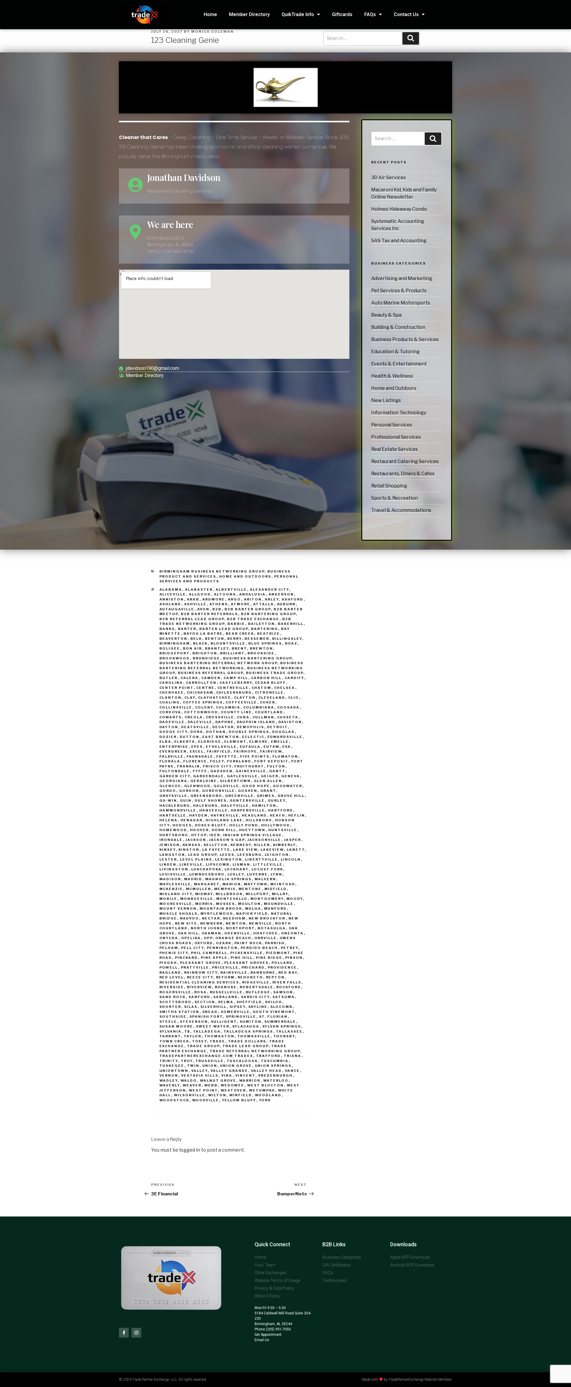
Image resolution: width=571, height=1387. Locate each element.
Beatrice (268, 633)
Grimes (266, 796)
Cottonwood (201, 712)
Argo (234, 599)
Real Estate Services (394, 449)
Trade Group (203, 1046)
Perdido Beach (259, 948)
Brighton (204, 653)
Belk (196, 639)
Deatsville (195, 727)
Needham (234, 918)
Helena (168, 820)
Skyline (258, 1007)
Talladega (207, 1031)
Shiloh (273, 1002)
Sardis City (255, 997)
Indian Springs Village (252, 835)
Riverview (199, 987)
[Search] (433, 138)
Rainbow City (201, 972)
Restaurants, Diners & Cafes (402, 473)
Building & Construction (398, 327)
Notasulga (272, 928)
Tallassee (289, 1031)
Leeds (227, 855)
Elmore (258, 741)
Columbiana (258, 707)
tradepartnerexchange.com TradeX (206, 1056)
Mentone (250, 889)
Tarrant (170, 1036)
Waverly (169, 1085)
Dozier (168, 737)
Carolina (171, 683)
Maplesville (175, 884)
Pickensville (246, 953)
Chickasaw (200, 692)
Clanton (170, 697)
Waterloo (276, 1080)
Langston (172, 855)
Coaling (169, 702)
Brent (239, 648)
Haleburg (205, 805)
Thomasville (254, 1036)
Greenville (239, 796)
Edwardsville (285, 737)
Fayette (226, 756)
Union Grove (236, 1066)
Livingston (174, 869)
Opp (208, 938)
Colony (204, 707)
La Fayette (216, 849)
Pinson (294, 958)
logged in (189, 1150)
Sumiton (251, 1021)
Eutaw (271, 747)
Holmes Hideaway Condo (399, 209)
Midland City (175, 894)
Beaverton (173, 639)
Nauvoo (189, 918)
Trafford (268, 1056)
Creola (194, 717)
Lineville (191, 864)
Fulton (276, 766)
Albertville (231, 589)
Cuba (243, 717)
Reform (225, 977)
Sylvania (170, 1031)
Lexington (228, 859)
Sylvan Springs (281, 1026)
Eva (286, 747)
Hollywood (275, 825)
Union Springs (273, 1066)
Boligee (169, 648)
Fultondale (174, 771)
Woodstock (174, 1100)
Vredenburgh (275, 1075)
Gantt (277, 771)
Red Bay (287, 972)
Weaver (192, 1085)
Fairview (271, 751)
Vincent (245, 1075)
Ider (214, 835)
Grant (268, 791)
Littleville (268, 864)
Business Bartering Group (257, 658)
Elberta (184, 741)
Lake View (245, 849)
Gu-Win (168, 800)
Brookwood (174, 658)
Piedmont (278, 953)
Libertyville (261, 859)
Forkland (239, 761)
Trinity (168, 1061)
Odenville (237, 933)
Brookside (261, 653)
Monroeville (197, 899)
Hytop (199, 835)
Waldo (189, 1080)
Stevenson (194, 1021)
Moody (294, 899)
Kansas (192, 845)
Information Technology (398, 412)
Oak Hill (188, 933)
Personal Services (391, 425)
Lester (168, 859)
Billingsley (287, 639)
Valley (199, 1071)
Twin (193, 1066)
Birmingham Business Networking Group (212, 571)
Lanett (296, 849)
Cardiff (295, 678)
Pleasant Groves (246, 963)
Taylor (193, 1036)
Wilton (217, 1095)
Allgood (200, 594)
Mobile (168, 899)
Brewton (261, 648)
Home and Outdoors (393, 388)
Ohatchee (265, 933)
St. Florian (273, 1016)
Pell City (192, 948)
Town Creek (174, 1041)
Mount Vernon (178, 908)
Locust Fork (267, 869)
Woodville (205, 1100)
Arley (272, 599)
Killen (262, 845)
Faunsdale (200, 756)
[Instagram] (136, 1333)
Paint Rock (248, 943)
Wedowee (232, 1085)
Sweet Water (213, 1026)
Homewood (173, 830)
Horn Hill (224, 830)
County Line (236, 712)
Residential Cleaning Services (199, 982)
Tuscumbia (275, 1061)
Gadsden (221, 771)
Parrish (275, 943)
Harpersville (248, 810)
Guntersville (247, 800)
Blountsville (228, 643)
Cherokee (171, 692)
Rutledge (258, 992)
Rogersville (175, 992)
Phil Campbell (209, 953)
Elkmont (235, 741)
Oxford (203, 943)
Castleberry (235, 683)
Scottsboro (175, 1002)
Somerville (235, 1012)
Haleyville (235, 805)
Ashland (170, 604)
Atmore (240, 604)
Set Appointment (268, 1335)
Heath (278, 815)
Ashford (293, 599)
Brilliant (232, 653)
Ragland (170, 972)
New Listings (386, 400)
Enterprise (174, 747)
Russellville (226, 992)
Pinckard (186, 958)
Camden (211, 678)
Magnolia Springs (228, 879)
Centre (205, 688)
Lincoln (291, 859)
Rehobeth (250, 977)
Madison (170, 879)
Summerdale (280, 1021)
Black (200, 643)
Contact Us (406, 14)
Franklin (188, 766)
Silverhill (213, 1007)
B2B (217, 609)
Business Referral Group (210, 673)
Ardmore (213, 599)
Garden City (174, 776)
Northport (240, 928)
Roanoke (226, 987)
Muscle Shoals (178, 913)
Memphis (225, 889)
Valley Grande (229, 1071)
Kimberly (284, 845)
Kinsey (167, 849)
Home (210, 14)
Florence (195, 761)
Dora (196, 732)
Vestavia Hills (200, 1075)
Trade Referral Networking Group (255, 1051)
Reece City (200, 977)
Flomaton (285, 756)
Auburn (286, 604)
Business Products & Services (405, 339)
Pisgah (168, 963)
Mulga (253, 908)
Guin (186, 800)
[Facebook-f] (124, 1333)
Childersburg (234, 692)
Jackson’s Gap (227, 840)
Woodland (268, 1095)
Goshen (248, 791)
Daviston (290, 722)
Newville (260, 923)
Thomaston (219, 1036)
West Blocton (265, 1085)
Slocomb (281, 1007)
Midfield (275, 889)
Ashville (195, 604)
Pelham (168, 948)
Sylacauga (246, 1026)
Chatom (262, 688)
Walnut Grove (218, 1080)
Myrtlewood (216, 913)
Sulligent (224, 1021)
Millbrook (229, 894)
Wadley (168, 1080)
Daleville (200, 722)
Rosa (200, 992)
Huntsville (282, 830)
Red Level (171, 977)
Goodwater (287, 786)
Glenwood (197, 786)
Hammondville (178, 810)
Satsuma (283, 997)
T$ (187, 1031)
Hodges (182, 825)
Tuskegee (171, 1066)
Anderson (281, 594)
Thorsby (284, 1036)
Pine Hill (241, 958)
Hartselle (172, 815)
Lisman (241, 864)
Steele (168, 1021)
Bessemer (256, 639)
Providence (282, 967)
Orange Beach (233, 938)
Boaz (291, 643)
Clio (293, 697)
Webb (211, 1085)
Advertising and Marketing (401, 278)
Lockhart (237, 869)
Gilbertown (235, 781)
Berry (234, 639)
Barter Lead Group (223, 629)
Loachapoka (206, 869)
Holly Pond (243, 825)
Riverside (171, 987)
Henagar (192, 820)
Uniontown (174, 1071)
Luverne (257, 874)
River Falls (287, 982)
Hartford (280, 810)
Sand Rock (172, 997)
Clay (189, 697)
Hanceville (213, 810)
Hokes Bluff (211, 825)
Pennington (222, 948)
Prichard (253, 967)
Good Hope (256, 786)
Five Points (255, 756)
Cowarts (170, 717)
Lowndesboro (207, 874)
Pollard (282, 963)
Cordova (170, 712)
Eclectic (253, 737)
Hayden (198, 815)
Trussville (209, 1061)
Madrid (193, 879)
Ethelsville (221, 747)
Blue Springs (265, 643)
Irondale (171, 840)
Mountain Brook (221, 908)
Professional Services (396, 437)
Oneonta (292, 933)
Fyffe (200, 771)
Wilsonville (190, 1095)
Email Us (262, 1340)
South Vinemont (274, 1012)
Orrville (265, 938)
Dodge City (173, 732)
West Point (203, 1090)
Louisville (172, 874)
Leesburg (249, 855)
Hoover (199, 830)
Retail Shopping (389, 486)
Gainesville (251, 771)
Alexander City (269, 589)
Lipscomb (218, 864)
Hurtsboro (174, 835)
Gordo (167, 791)
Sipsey (238, 1007)
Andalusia (252, 594)
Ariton (253, 599)
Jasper (292, 840)
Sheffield (249, 1002)
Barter (187, 629)
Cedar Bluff (270, 683)
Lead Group (202, 855)
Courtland (269, 712)
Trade (217, 1041)
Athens (218, 604)
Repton (275, 977)
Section (204, 1002)
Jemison (169, 845)
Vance (292, 1071)
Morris (204, 904)
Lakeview (272, 849)
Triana (293, 1056)
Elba (165, 741)
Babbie (236, 624)
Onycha (168, 938)
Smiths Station (179, 1012)
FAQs (370, 14)
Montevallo (232, 899)
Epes (197, 747)
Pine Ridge (269, 958)
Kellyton (216, 845)
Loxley (236, 874)
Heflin (296, 815)
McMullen (198, 889)
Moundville (279, 904)
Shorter (170, 1007)
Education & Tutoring (395, 351)
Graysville (173, 796)
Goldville (226, 786)
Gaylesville (242, 776)
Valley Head (266, 1071)
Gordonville (218, 791)
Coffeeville (241, 702)
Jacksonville (264, 840)
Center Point (176, 688)
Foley (217, 761)
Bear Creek (240, 633)
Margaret (207, 884)
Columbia (228, 707)
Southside (173, 1016)
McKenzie (171, 889)
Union (209, 1066)
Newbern (211, 923)
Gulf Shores (210, 800)
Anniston (171, 599)
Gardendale (208, 776)
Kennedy (240, 845)
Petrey (289, 948)
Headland (254, 815)
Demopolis (250, 727)
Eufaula (250, 747)
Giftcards (342, 14)
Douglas (283, 732)
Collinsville (175, 707)
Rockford (288, 987)
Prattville (195, 967)
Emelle (280, 741)
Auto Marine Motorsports (400, 303)
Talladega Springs (248, 1031)
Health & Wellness (392, 376)
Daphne (224, 722)
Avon (203, 609)
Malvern (265, 879)
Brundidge (206, 658)
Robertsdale (257, 987)
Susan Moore (176, 1026)
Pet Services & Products (398, 290)
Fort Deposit (271, 761)
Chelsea (284, 688)
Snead (210, 1012)
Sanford (200, 997)
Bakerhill (291, 624)
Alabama (170, 589)
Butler (168, 678)
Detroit (277, 727)
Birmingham (174, 643)
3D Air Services (388, 177)
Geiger (270, 776)
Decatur (223, 727)
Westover (233, 1090)
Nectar (211, 918)
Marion (231, 884)
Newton (236, 923)
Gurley (277, 800)
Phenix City (173, 953)
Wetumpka (262, 1090)
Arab (193, 599)
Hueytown (252, 830)
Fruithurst (249, 766)
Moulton (249, 904)
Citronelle (269, 692)
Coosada (288, 707)
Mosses (225, 904)
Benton (215, 639)
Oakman (212, 933)
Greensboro (206, 796)
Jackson (196, 840)
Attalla (263, 604)
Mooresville (175, 904)
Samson (283, 992)
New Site (186, 923)
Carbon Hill (266, 678)
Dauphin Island (256, 722)
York (265, 1100)
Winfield (240, 1095)
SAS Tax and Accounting (398, 240)
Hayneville (225, 815)
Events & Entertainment (399, 364)
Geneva (290, 776)
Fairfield (219, 751)
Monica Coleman (212, 31)
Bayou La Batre (203, 633)
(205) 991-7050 (278, 1329)
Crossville (220, 717)
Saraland (225, 997)
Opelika (191, 938)
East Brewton (220, 737)
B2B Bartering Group (268, 614)
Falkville (171, 756)
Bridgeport (174, 653)
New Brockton (267, 918)
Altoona (225, 594)
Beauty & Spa (386, 315)
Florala (170, 761)
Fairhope (245, 751)
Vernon (168, 1075)
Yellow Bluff (239, 1100)
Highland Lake (224, 820)
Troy (187, 1061)
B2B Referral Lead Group (191, 619)
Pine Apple (214, 958)
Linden (168, 864)
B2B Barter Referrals (209, 614)
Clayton (245, 697)
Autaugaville (176, 609)
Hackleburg (174, 805)
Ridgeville (256, 982)
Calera (190, 678)
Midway (204, 894)
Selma (226, 1002)
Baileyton (261, 624)
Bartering (264, 629)
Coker (267, 702)
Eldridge (210, 741)
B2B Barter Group (248, 609)
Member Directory (249, 14)
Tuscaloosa (242, 1061)
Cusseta (288, 717)
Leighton (277, 855)
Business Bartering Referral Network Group (218, 663)
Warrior (250, 1080)
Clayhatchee (214, 697)
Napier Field (252, 913)
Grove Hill (291, 796)
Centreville (233, 688)
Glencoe (170, 786)
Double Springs (249, 732)
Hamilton (264, 805)
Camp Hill (236, 678)
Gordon (189, 791)
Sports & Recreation (394, 498)
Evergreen (173, 751)
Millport (257, 894)
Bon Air (192, 648)
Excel (197, 751)
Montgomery (267, 899)
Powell (168, 967)
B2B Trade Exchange (253, 619)
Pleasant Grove (201, 963)
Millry (280, 894)
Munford (275, 908)
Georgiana (173, 781)
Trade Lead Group (245, 1046)
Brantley (217, 648)
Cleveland (272, 697)
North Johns (207, 928)
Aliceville (172, 594)
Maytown (256, 884)
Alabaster (199, 589)
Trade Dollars (247, 1041)
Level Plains (196, 859)
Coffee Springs (203, 702)
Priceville (225, 967)
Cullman (263, 717)
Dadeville (172, 722)
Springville (241, 1016)
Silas (191, 1007)
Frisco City (217, 766)
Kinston (189, 849)
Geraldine (203, 781)
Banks (167, 629)
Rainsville (234, 972)
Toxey (199, 1041)
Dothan (216, 732)
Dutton (190, 737)
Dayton (168, 727)
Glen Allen (268, 781)
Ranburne (263, 972)
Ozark (224, 943)
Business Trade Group (274, 673)
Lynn (277, 874)
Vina (227, 1075)
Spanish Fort (206, 1016)
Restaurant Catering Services (405, 461)
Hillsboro (259, 820)
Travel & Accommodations (401, 510)
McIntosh (282, 884)
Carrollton (201, 683)
